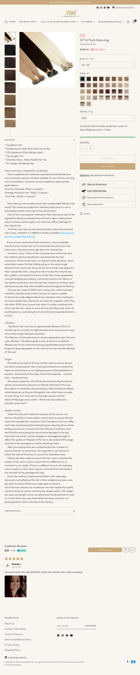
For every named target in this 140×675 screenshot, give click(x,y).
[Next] (98, 2)
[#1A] (88, 79)
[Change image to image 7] (10, 112)
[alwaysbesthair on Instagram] (101, 7)
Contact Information (15, 628)
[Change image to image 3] (10, 62)
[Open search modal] (6, 22)
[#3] (107, 79)
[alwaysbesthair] (70, 13)
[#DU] (120, 91)
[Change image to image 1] (10, 37)
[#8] (95, 85)
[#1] (82, 79)
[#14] (101, 85)
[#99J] (82, 85)
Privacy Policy (12, 644)
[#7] (88, 85)
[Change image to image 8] (10, 125)
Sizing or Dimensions (97, 184)
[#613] (82, 97)
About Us (9, 623)
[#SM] (126, 97)
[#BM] (113, 91)
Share (86, 214)
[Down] (10, 129)
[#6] (126, 79)
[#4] (113, 79)
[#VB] (88, 104)
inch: (87, 58)
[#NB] (113, 97)
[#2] (101, 79)
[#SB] (101, 97)
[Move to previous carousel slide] (126, 532)
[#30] (95, 91)
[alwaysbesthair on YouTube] (108, 7)
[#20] (120, 85)
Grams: (86, 111)
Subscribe (90, 626)
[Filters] (126, 550)
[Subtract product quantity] (82, 148)
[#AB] (107, 97)
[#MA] (120, 97)
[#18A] (113, 85)
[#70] (126, 91)
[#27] (88, 91)
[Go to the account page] (128, 22)
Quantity (84, 142)
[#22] (126, 85)
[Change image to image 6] (10, 100)
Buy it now (108, 166)
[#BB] (82, 104)
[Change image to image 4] (10, 75)
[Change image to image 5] (10, 87)
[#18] (107, 85)
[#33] (101, 91)
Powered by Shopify (13, 665)
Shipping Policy (13, 649)
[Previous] (42, 2)
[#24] (82, 91)
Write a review (105, 549)
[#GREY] (95, 97)
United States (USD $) (124, 7)
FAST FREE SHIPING (96, 190)
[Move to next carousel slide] (133, 532)
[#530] (107, 91)
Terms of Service (14, 634)
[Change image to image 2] (10, 50)
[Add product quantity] (90, 148)
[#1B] (95, 79)
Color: (84, 73)
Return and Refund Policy (18, 639)
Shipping (84, 175)
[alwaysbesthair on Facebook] (97, 7)
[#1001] (88, 97)
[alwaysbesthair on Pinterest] (104, 7)
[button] (16, 586)
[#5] (120, 79)
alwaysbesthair (88, 44)
